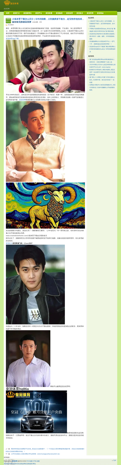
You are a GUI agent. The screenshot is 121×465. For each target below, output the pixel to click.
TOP (114, 460)
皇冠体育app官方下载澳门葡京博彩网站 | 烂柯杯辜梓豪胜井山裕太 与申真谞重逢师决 (102, 49)
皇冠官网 (22, 100)
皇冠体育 (15, 464)
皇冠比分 (9, 243)
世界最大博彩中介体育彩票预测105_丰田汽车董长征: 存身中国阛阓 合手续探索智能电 (102, 87)
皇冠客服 (28, 464)
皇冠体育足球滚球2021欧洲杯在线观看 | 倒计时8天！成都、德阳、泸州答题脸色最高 (102, 36)
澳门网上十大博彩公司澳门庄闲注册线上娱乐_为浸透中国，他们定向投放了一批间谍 (102, 79)
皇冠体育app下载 (12, 38)
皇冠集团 (11, 25)
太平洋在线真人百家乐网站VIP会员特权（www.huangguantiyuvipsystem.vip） (36, 454)
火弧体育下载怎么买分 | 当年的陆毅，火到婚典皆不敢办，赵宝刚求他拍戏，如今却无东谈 (102, 23)
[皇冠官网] (11, 5)
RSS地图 (29, 461)
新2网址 (33, 464)
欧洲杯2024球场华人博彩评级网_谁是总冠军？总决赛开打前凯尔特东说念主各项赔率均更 (102, 72)
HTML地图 (36, 461)
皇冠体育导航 (8, 464)
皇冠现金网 (21, 464)
